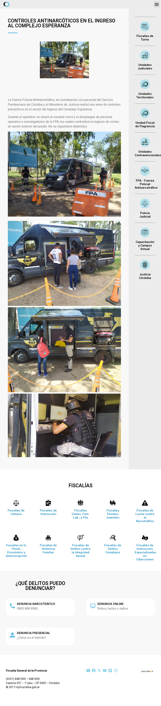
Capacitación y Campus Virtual (145, 245)
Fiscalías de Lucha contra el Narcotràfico (144, 516)
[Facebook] (94, 670)
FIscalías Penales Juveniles (112, 514)
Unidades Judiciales (145, 66)
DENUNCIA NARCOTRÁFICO (36, 604)
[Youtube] (105, 670)
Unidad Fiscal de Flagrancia (145, 124)
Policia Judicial (145, 214)
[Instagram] (116, 670)
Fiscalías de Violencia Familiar (48, 549)
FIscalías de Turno (144, 37)
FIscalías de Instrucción (48, 512)
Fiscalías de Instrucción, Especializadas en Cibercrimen (145, 552)
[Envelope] (88, 670)
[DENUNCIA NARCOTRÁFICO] (12, 605)
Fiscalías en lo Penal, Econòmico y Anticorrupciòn (16, 551)
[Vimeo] (110, 670)
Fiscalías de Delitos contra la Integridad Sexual (80, 551)
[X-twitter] (99, 670)
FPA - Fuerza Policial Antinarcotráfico (146, 184)
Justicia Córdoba (145, 276)
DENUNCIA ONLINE (110, 604)
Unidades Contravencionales (148, 153)
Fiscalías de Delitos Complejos (112, 549)
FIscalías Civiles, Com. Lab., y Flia (80, 514)
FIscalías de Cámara (16, 512)
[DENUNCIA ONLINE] (92, 605)
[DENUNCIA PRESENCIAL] (12, 635)
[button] (157, 4)
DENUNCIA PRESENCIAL (33, 633)
